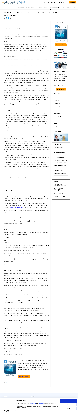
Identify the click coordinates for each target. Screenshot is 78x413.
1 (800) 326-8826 (50, 2)
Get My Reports (60, 89)
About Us (69, 7)
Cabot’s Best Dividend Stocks (60, 157)
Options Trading (57, 110)
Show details (17, 410)
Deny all (68, 408)
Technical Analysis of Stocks (60, 173)
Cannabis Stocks (57, 96)
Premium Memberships (54, 7)
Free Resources (31, 7)
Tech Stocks (56, 123)
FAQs (63, 7)
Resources (6, 396)
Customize (68, 404)
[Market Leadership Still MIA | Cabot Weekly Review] (61, 137)
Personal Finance (57, 113)
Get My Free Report (60, 44)
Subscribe (72, 2)
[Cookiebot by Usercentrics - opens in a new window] (7, 411)
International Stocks (58, 106)
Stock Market (56, 120)
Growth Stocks (57, 103)
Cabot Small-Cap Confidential (17, 207)
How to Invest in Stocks (58, 170)
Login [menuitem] (66, 2)
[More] (47, 7)
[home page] (13, 2)
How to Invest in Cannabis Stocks (61, 176)
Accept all (68, 400)
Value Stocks (56, 126)
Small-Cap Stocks (57, 116)
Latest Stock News (22, 7)
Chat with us (61, 2)
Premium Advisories (42, 7)
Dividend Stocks (57, 100)
